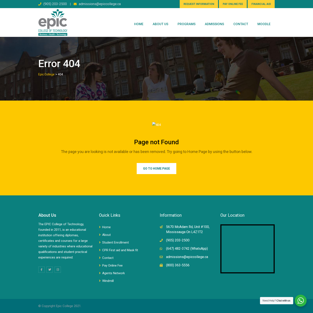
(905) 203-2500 (55, 4)
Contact (107, 258)
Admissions (214, 24)
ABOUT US (160, 24)
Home (138, 24)
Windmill (108, 281)
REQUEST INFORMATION (199, 4)
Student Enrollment (115, 242)
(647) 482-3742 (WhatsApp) (187, 249)
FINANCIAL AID (261, 4)
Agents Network (113, 273)
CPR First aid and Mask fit (120, 250)
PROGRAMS (186, 24)
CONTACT (240, 24)
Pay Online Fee (112, 265)
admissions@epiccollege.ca (100, 4)
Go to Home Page (156, 168)
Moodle (263, 24)
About (106, 235)
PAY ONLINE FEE (233, 4)
